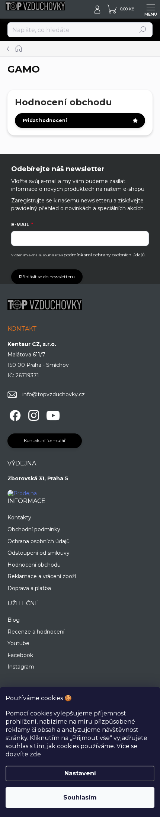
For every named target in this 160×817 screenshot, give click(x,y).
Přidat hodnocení (45, 120)
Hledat (143, 29)
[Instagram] (32, 414)
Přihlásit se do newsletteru (47, 276)
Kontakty (19, 517)
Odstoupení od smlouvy (38, 553)
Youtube (18, 643)
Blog (13, 619)
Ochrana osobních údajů (38, 541)
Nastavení (80, 773)
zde (35, 754)
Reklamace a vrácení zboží (41, 576)
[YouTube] (53, 414)
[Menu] (150, 9)
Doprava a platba (29, 588)
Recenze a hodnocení (35, 631)
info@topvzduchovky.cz (53, 394)
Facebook (20, 655)
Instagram (20, 666)
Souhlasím (80, 797)
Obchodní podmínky (33, 529)
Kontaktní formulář (45, 440)
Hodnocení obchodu (34, 564)
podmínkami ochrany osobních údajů (104, 254)
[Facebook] (13, 414)
